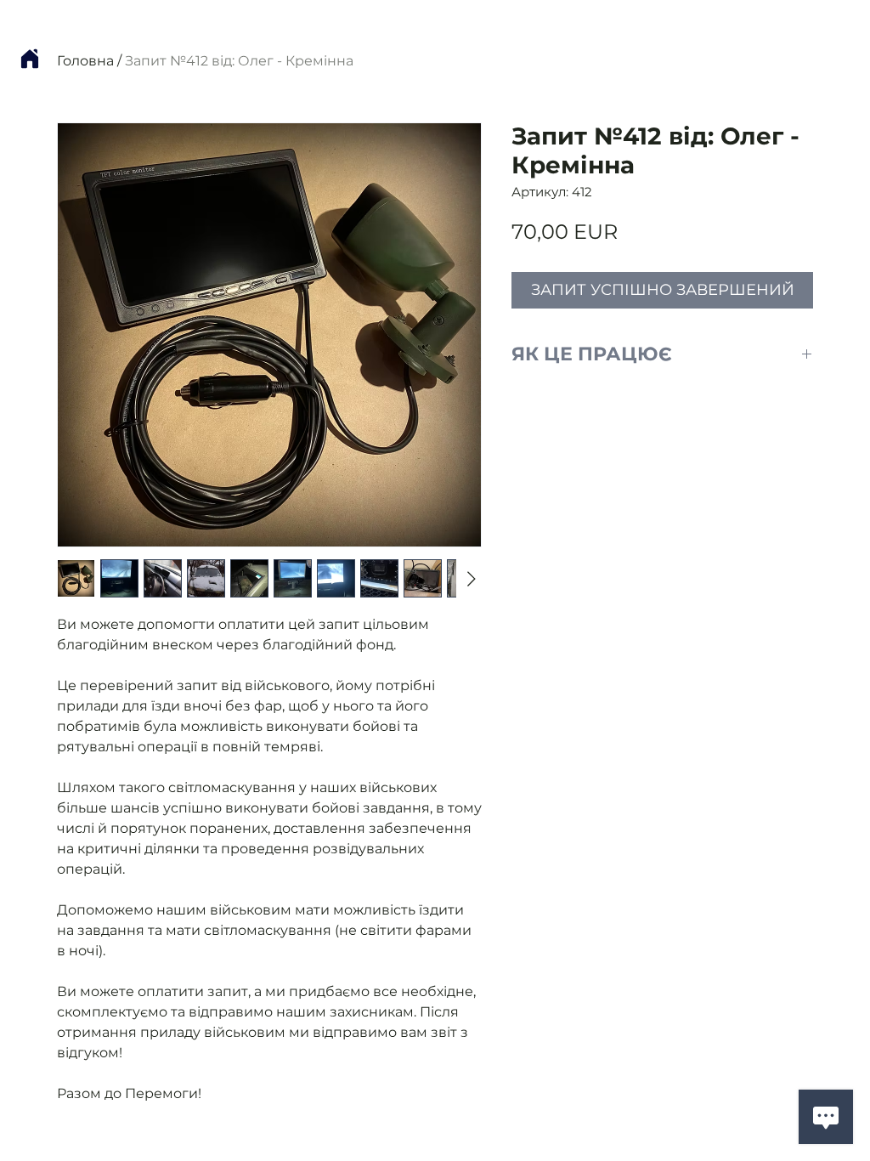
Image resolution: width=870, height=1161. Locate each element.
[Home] (30, 59)
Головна (85, 61)
